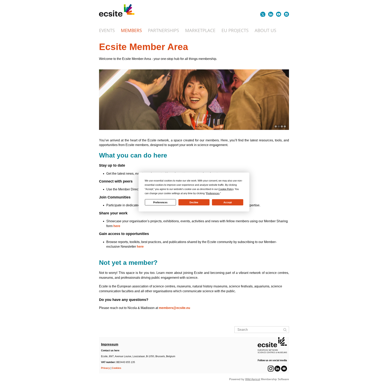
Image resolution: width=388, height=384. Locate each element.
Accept (228, 202)
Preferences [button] (212, 193)
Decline (194, 202)
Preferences (160, 202)
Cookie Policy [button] (225, 189)
